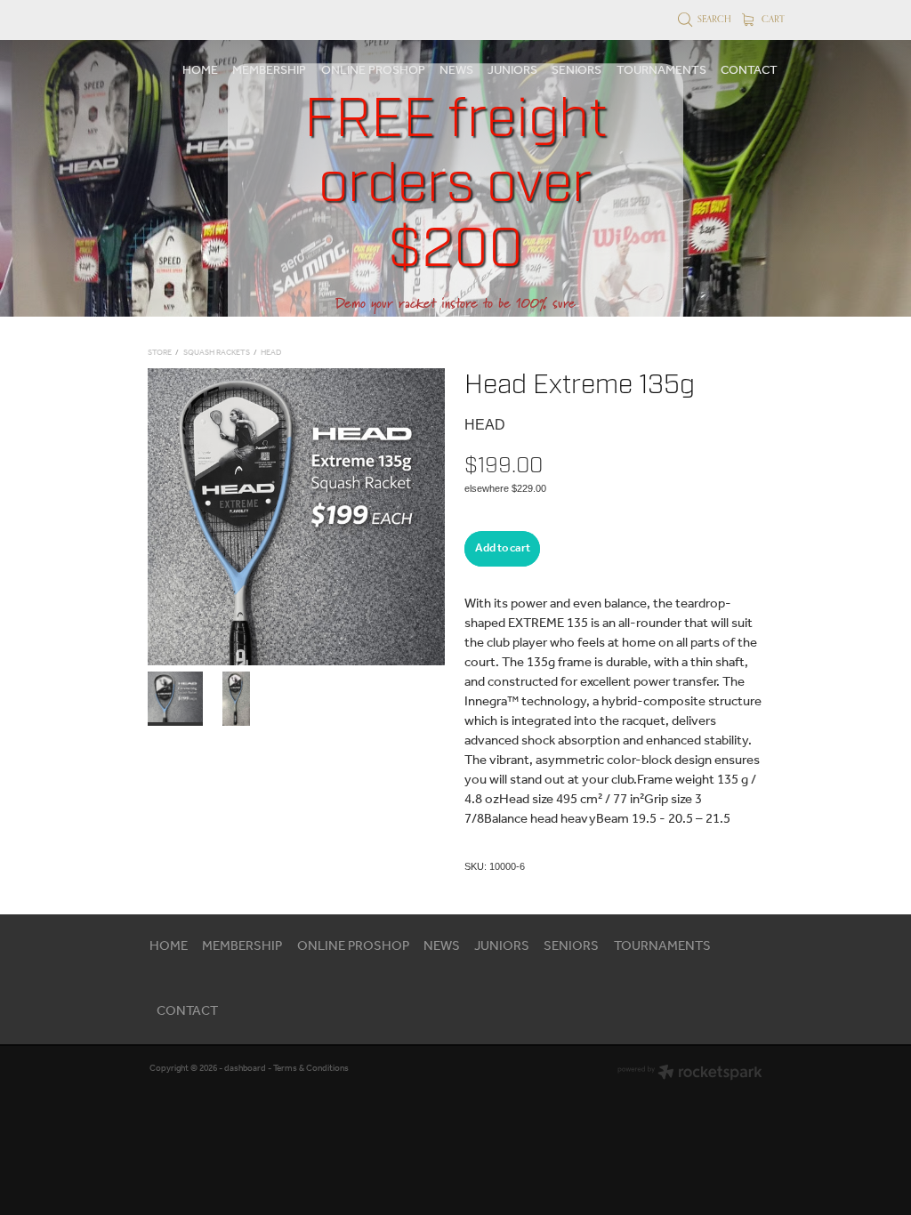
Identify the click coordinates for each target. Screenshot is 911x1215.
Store (160, 352)
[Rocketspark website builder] (689, 1074)
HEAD (271, 352)
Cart (772, 18)
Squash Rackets (216, 352)
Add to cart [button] (502, 548)
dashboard (245, 1068)
